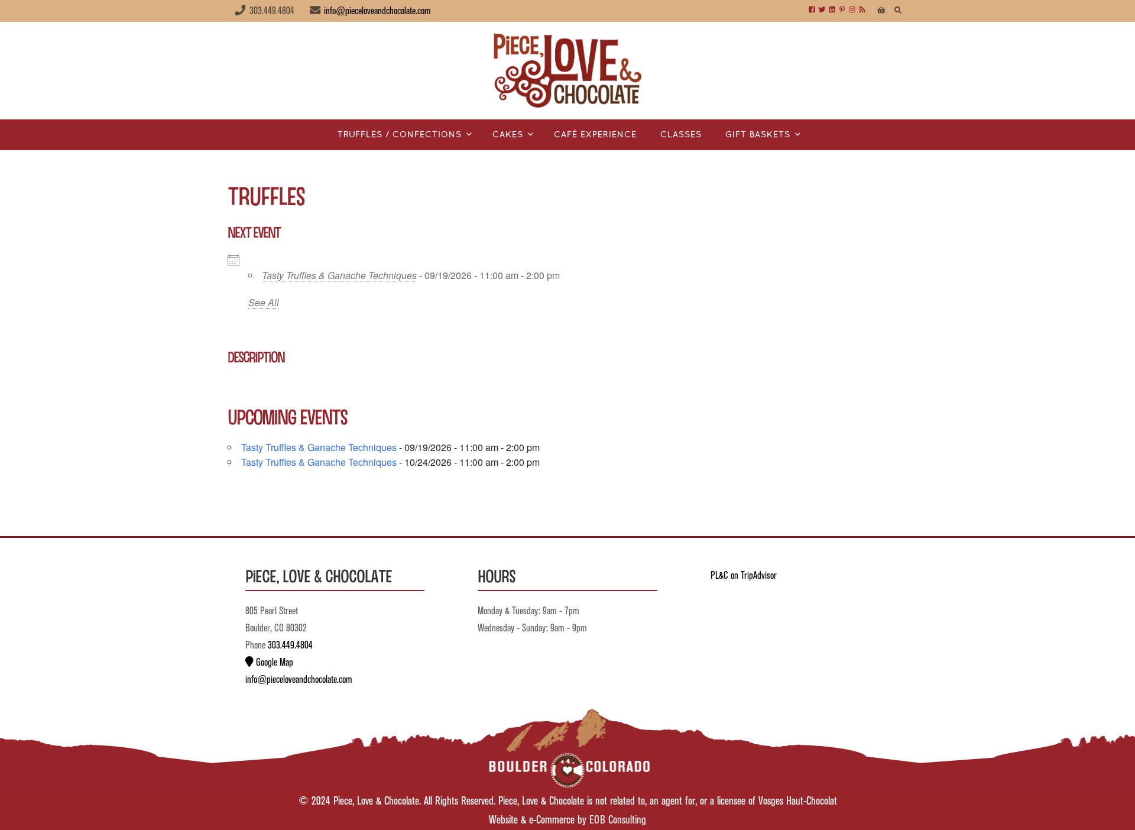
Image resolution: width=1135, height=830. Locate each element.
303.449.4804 (290, 645)
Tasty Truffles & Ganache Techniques (339, 275)
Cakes (507, 135)
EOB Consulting (617, 820)
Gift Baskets (757, 135)
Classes (681, 135)
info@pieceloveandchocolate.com (377, 11)
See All (263, 302)
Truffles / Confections (400, 135)
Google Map (273, 662)
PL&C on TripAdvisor (744, 576)
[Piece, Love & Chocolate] (567, 71)
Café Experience (595, 135)
